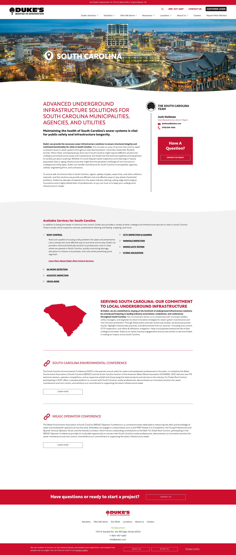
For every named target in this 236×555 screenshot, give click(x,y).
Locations (164, 16)
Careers (197, 16)
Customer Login (216, 9)
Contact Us (195, 9)
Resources (147, 16)
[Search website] (162, 9)
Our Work (115, 522)
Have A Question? (175, 150)
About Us (181, 16)
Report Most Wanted (216, 16)
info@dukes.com (118, 540)
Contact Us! (165, 497)
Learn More (62, 392)
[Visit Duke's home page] (118, 513)
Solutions (108, 16)
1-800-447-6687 (118, 536)
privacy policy (82, 550)
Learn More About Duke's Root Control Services (71, 261)
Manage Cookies (192, 549)
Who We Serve (127, 16)
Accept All (164, 549)
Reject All (136, 549)
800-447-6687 (176, 9)
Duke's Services (88, 16)
